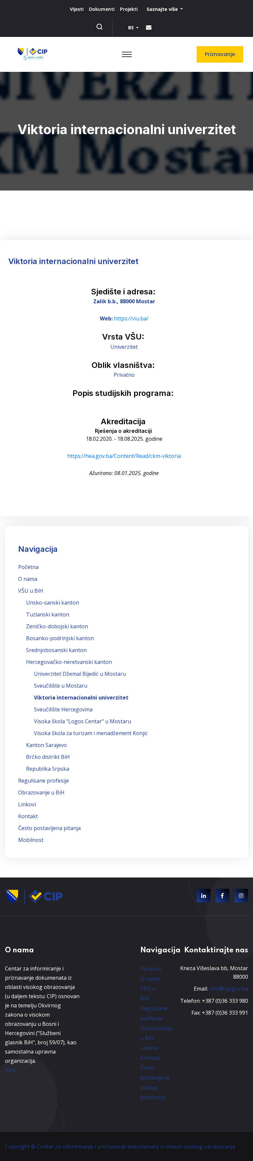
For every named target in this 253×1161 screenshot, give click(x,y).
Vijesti (77, 9)
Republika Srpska (47, 768)
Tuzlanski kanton (47, 614)
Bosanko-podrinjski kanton (60, 638)
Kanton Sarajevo (46, 745)
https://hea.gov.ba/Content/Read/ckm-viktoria (124, 456)
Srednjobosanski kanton (56, 650)
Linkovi (27, 804)
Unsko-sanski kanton (52, 602)
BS (131, 27)
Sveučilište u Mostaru (60, 685)
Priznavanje (220, 54)
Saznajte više (163, 9)
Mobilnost (30, 840)
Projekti (129, 9)
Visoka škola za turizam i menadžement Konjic (91, 733)
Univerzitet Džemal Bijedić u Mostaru (80, 673)
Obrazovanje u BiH (41, 792)
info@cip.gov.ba (228, 988)
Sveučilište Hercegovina (63, 709)
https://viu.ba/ (131, 318)
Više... (11, 1069)
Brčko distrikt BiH (48, 756)
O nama (27, 578)
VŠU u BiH (30, 590)
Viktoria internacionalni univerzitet (81, 697)
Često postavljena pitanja (49, 828)
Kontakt (28, 816)
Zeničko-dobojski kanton (57, 626)
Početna (28, 567)
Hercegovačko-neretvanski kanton (69, 662)
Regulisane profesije (43, 780)
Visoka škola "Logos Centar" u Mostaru (82, 721)
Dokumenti (102, 9)
